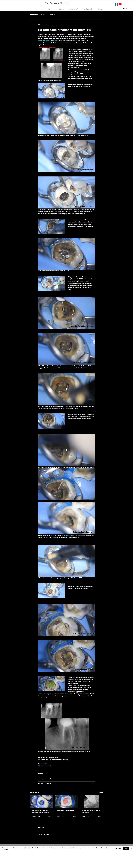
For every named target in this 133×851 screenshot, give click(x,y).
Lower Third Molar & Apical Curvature (91, 811)
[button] (100, 14)
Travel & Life (52, 14)
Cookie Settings (117, 848)
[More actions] (94, 25)
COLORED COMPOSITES (65, 810)
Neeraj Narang (34, 14)
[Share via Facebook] (38, 779)
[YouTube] (120, 4)
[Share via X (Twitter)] (42, 779)
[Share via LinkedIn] (46, 779)
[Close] (131, 848)
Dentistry (43, 14)
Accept (126, 848)
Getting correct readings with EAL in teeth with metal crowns (41, 811)
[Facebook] (116, 4)
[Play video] (66, 118)
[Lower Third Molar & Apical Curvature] (91, 801)
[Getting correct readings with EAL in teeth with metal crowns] (41, 801)
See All (101, 792)
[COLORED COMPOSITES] (66, 801)
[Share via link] (50, 779)
